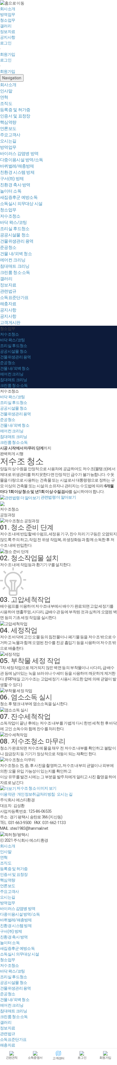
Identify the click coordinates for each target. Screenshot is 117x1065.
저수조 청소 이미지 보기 (36, 788)
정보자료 (8, 285)
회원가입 (7, 54)
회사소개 (8, 84)
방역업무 (8, 147)
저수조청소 (9, 391)
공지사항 (8, 310)
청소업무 (8, 209)
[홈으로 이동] (12, 3)
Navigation (11, 78)
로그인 (5, 43)
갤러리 (6, 278)
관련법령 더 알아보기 (58, 497)
